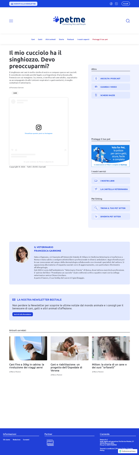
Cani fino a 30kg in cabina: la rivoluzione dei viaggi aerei (26, 366)
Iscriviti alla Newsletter (22, 314)
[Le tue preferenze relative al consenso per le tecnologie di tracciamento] (127, 451)
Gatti (40, 39)
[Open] (11, 21)
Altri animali (51, 39)
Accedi (125, 4)
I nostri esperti (83, 39)
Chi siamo (6, 440)
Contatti (26, 440)
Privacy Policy (121, 448)
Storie (61, 39)
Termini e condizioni (107, 448)
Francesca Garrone (17, 88)
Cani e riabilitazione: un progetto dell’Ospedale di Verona (66, 367)
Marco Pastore (16, 372)
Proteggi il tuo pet (100, 39)
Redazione (17, 440)
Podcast (70, 39)
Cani (33, 39)
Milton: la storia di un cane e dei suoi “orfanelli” (109, 366)
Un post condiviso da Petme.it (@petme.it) (38, 162)
